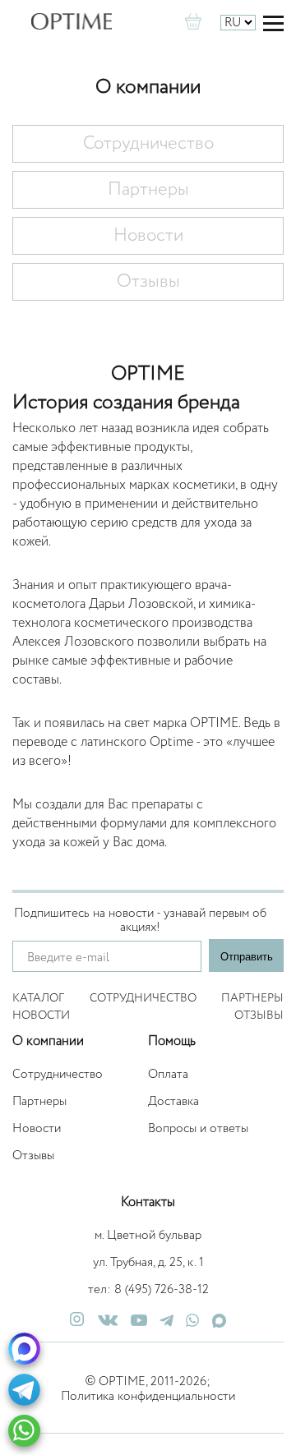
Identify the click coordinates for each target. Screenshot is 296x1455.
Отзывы (148, 282)
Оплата (168, 1074)
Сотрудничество (148, 144)
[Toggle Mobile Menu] (273, 22)
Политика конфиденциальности (148, 1396)
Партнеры (148, 190)
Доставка (173, 1101)
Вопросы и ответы (198, 1128)
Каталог (38, 998)
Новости (148, 236)
